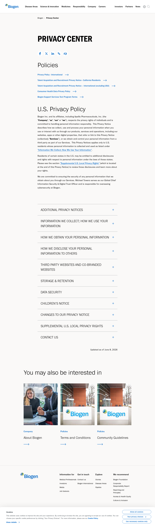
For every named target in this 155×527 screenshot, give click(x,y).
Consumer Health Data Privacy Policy (54, 91)
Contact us (82, 479)
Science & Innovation (49, 6)
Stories (98, 479)
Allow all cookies (136, 512)
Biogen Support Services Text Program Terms (57, 97)
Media (62, 487)
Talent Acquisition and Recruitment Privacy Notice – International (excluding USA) (73, 86)
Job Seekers (64, 491)
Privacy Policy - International (50, 74)
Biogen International (85, 483)
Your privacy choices (135, 517)
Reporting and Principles (118, 491)
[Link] (144, 6)
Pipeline (98, 487)
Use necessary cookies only (136, 521)
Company (92, 6)
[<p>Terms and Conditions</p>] (77, 404)
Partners (129, 6)
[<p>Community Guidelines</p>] (114, 404)
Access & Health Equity (122, 496)
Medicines (66, 6)
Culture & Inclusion (120, 500)
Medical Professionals (68, 479)
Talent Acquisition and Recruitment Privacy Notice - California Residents (69, 80)
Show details (11, 522)
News (138, 6)
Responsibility (79, 6)
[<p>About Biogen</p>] (41, 404)
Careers (102, 6)
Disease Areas (31, 6)
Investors (119, 6)
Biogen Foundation (120, 479)
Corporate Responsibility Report (121, 484)
